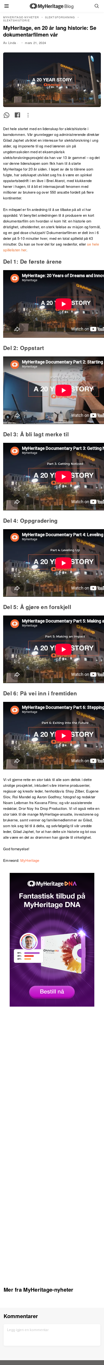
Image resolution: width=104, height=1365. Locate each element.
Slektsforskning (60, 17)
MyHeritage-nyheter (21, 17)
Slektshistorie (16, 20)
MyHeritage (29, 860)
